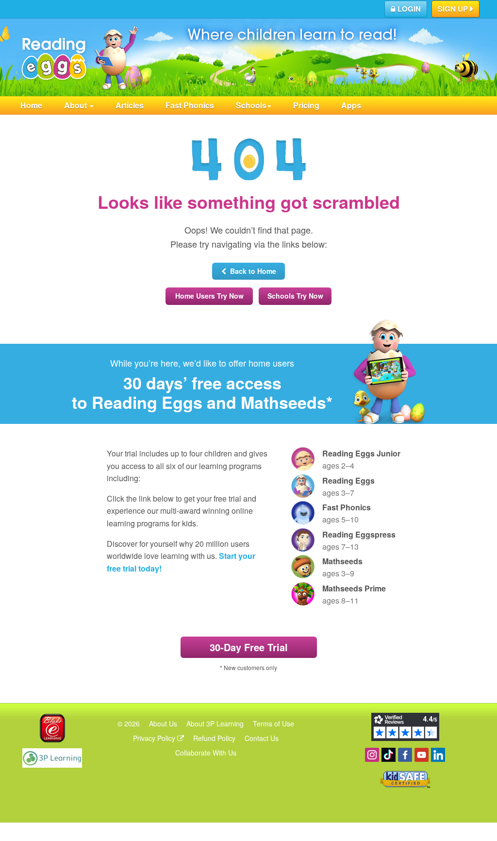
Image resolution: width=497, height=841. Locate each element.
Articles (130, 105)
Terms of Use (273, 723)
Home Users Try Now (209, 296)
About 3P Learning (215, 723)
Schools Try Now (295, 296)
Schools (251, 105)
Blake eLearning (52, 728)
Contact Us (262, 738)
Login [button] (408, 8)
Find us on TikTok (388, 755)
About (76, 105)
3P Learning (52, 758)
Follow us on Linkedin (438, 755)
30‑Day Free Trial (249, 647)
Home (31, 105)
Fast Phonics (190, 105)
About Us (163, 723)
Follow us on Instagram (372, 755)
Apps (351, 105)
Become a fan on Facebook (405, 755)
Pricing (306, 105)
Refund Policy (214, 738)
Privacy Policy (155, 738)
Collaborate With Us (205, 752)
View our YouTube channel (421, 755)
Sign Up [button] (454, 8)
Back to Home (251, 271)
